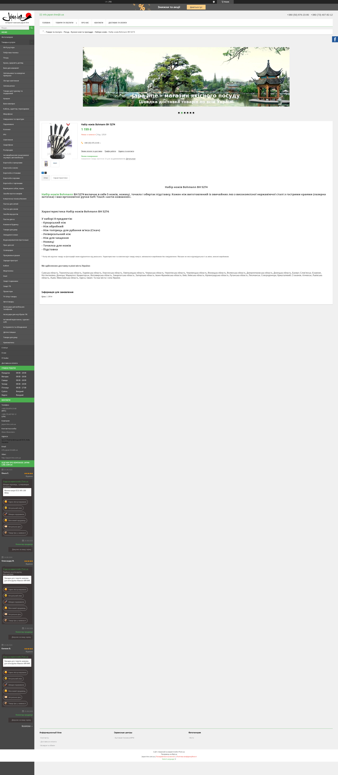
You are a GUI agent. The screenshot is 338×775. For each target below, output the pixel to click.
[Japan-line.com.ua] (17, 17)
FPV (4, 134)
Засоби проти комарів (12, 193)
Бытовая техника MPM (124, 738)
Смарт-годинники (10, 281)
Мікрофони (8, 114)
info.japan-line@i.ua (10, 450)
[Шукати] (31, 28)
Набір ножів (50, 194)
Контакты (45, 738)
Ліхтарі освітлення (11, 80)
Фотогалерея (7, 37)
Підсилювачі (8, 124)
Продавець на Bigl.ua (169, 754)
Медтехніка (8, 271)
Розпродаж (8, 150)
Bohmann (66, 194)
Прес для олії (8, 245)
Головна (46, 23)
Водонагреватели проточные (16, 240)
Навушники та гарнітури (13, 119)
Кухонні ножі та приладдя (82, 32)
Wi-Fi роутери (9, 47)
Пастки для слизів (10, 209)
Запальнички (9, 86)
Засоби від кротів (10, 214)
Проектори (8, 291)
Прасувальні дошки (11, 255)
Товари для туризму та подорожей (13, 92)
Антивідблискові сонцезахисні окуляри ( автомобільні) (16, 156)
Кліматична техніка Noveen (15, 199)
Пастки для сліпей (10, 204)
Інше (5, 276)
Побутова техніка (10, 52)
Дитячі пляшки (9, 332)
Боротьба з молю (10, 168)
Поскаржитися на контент (165, 757)
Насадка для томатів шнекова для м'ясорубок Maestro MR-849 (17, 579)
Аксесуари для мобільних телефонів (13, 308)
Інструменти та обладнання (15, 327)
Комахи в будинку (10, 224)
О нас (4, 353)
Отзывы (5, 358)
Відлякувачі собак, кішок (13, 188)
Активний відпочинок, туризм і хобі (16, 320)
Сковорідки (8, 250)
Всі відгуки (26, 726)
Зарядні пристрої (10, 260)
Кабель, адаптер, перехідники (16, 109)
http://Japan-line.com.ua (11, 458)
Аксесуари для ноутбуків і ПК (15, 314)
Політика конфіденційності (187, 757)
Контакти (98, 23)
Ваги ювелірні (9, 103)
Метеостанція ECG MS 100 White (15, 492)
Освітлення (8, 139)
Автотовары (8, 301)
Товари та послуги (64, 23)
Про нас (85, 23)
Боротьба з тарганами (12, 183)
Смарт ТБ (7, 286)
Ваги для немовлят (11, 68)
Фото (191, 738)
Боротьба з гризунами (12, 162)
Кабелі (6, 265)
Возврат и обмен (48, 745)
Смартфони (8, 145)
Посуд (5, 58)
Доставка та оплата (118, 23)
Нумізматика (8, 342)
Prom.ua (182, 752)
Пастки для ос (9, 219)
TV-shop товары (10, 296)
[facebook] (43, 173)
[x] (45, 173)
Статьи (5, 347)
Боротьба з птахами (12, 173)
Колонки (6, 129)
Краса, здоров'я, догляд (13, 63)
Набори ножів (101, 32)
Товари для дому (10, 229)
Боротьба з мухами (11, 178)
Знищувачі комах (10, 235)
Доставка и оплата (10, 363)
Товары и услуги (8, 42)
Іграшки (6, 98)
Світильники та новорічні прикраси (14, 74)
